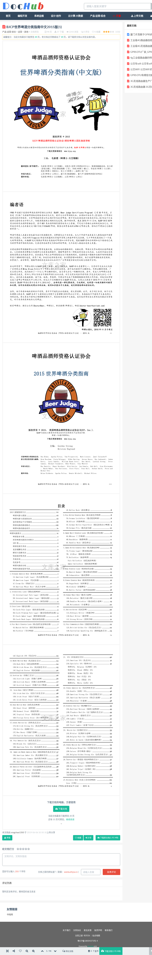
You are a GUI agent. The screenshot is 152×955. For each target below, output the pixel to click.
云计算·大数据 (75, 15)
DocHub (90, 946)
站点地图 (96, 935)
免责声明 (98, 930)
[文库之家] (23, 5)
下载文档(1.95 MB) (112, 951)
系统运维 (39, 15)
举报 (8, 838)
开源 (118, 15)
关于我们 (66, 930)
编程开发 (22, 15)
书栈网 (10, 914)
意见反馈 (87, 930)
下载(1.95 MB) (109, 838)
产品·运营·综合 (98, 15)
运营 (20, 32)
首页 (8, 15)
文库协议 (77, 930)
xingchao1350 (17, 832)
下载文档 (62, 809)
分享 (89, 838)
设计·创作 (56, 15)
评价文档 (69, 951)
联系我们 (109, 930)
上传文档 (138, 15)
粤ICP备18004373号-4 (87, 941)
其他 (26, 32)
